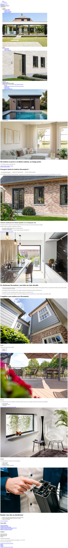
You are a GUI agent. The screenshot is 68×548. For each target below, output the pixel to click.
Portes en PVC (6, 49)
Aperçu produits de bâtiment (18, 84)
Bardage (5, 85)
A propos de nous (5, 120)
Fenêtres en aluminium (7, 11)
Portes (4, 47)
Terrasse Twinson (14, 86)
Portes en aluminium (7, 50)
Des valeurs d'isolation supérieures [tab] (30, 172)
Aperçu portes (6, 48)
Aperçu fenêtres (7, 9)
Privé (3, 1)
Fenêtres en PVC (7, 10)
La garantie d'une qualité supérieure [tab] (17, 172)
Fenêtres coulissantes (7, 12)
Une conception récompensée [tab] (5, 172)
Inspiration (4, 81)
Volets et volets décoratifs (8, 88)
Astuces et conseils (5, 82)
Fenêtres (4, 8)
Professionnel (4, 2)
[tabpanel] (34, 174)
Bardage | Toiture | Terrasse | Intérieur (8, 83)
